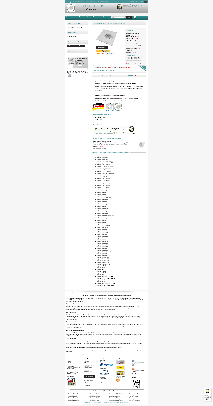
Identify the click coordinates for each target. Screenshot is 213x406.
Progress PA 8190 (101, 274)
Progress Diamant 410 (102, 201)
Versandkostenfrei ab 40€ (78, 1)
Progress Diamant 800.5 (103, 246)
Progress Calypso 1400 (103, 159)
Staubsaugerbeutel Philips (94, 399)
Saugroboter (98, 17)
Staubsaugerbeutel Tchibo (94, 400)
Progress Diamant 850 (102, 213)
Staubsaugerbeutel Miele (73, 397)
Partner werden (87, 385)
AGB (85, 362)
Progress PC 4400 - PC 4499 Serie (106, 278)
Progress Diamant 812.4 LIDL (104, 252)
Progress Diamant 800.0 (103, 245)
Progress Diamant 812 (102, 211)
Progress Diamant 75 (102, 208)
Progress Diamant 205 (102, 227)
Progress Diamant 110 (102, 190)
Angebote (82, 17)
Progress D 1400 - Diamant (104, 171)
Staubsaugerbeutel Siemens (74, 400)
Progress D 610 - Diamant (103, 180)
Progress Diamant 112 (102, 194)
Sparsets (107, 17)
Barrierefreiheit (87, 370)
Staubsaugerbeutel (72, 17)
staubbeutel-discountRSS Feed (138, 371)
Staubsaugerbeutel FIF (72, 396)
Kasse (141, 1)
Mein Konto (137, 1)
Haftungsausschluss (88, 367)
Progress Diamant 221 (102, 232)
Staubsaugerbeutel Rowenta (135, 399)
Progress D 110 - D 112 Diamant (105, 166)
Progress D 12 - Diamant (103, 168)
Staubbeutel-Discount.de (89, 360)
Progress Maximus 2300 (103, 260)
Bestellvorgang (103, 378)
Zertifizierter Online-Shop (103, 1)
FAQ (69, 363)
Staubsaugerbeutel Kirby (134, 396)
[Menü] (210, 389)
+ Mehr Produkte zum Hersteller (74, 27)
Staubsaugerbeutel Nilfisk (114, 397)
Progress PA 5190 (101, 266)
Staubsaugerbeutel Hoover (114, 396)
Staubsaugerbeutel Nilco (134, 397)
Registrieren (131, 1)
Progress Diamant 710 (102, 206)
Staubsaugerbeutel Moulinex (94, 397)
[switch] (207, 399)
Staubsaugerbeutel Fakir (134, 395)
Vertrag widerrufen (89, 376)
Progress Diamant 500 (102, 203)
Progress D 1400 (101, 169)
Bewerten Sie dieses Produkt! (76, 45)
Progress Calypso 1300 (103, 157)
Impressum (86, 361)
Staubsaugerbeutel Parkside (74, 399)
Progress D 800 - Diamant (103, 185)
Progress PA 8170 (101, 271)
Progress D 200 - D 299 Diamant (105, 173)
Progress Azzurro (101, 155)
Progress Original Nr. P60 (103, 264)
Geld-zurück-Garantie (91, 1)
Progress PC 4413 (101, 280)
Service (69, 362)
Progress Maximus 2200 (103, 259)
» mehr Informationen (137, 378)
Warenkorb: (126, 5)
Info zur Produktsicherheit (134, 63)
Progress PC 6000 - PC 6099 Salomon (107, 285)
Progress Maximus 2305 (103, 262)
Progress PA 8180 (101, 273)
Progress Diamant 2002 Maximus (105, 225)
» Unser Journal (136, 375)
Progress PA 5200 (101, 267)
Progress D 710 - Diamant (103, 182)
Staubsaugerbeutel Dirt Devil (74, 395)
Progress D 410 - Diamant (103, 176)
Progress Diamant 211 (102, 229)
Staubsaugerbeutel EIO (93, 395)
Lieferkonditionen (87, 363)
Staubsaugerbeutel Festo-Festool (115, 400)
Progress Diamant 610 (102, 204)
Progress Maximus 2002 (103, 257)
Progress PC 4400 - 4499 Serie (105, 276)
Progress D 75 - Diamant (103, 183)
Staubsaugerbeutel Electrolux (115, 395)
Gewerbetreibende (88, 383)
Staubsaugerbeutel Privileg (114, 399)
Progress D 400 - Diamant (103, 175)
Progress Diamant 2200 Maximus (105, 231)
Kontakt (69, 361)
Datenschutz (86, 366)
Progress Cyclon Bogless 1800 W (105, 161)
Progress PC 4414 (101, 281)
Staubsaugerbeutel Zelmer (134, 400)
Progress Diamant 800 (102, 210)
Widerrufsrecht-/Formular (89, 365)
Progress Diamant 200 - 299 (104, 197)
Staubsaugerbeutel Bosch (94, 393)
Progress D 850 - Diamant (103, 189)
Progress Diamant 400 (102, 199)
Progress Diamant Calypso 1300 (105, 215)
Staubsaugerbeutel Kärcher (94, 396)
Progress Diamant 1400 (103, 196)
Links (101, 382)
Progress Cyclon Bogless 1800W (105, 162)
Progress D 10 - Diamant (103, 164)
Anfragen (69, 360)
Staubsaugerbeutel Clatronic (135, 393)
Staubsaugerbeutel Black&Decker (116, 393)
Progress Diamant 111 (102, 192)
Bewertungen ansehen (88, 380)
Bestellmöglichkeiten (88, 371)
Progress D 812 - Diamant (103, 187)
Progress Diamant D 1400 (103, 217)
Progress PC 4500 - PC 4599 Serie (106, 283)
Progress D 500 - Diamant (103, 178)
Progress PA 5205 (101, 269)
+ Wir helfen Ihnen (71, 36)
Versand (137, 40)
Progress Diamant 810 (102, 248)
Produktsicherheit (87, 368)
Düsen (90, 17)
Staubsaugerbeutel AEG (73, 393)
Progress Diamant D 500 (103, 255)
